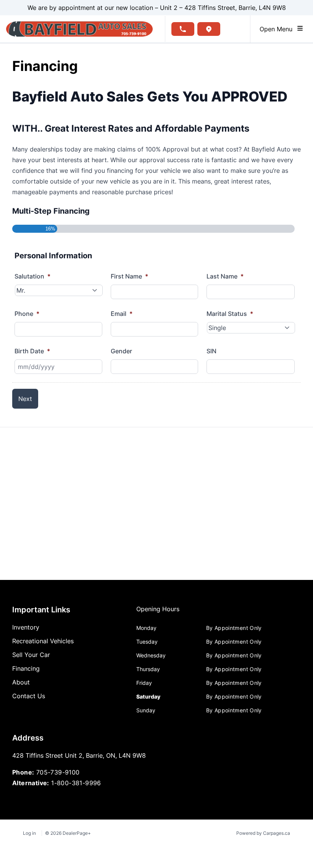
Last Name (225, 276)
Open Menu (278, 29)
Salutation (32, 276)
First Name (129, 276)
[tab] (157, 612)
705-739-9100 (58, 772)
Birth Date (32, 351)
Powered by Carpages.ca (263, 833)
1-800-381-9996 (76, 783)
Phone (27, 313)
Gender (121, 351)
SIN (211, 351)
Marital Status (230, 313)
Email (121, 313)
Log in (29, 833)
